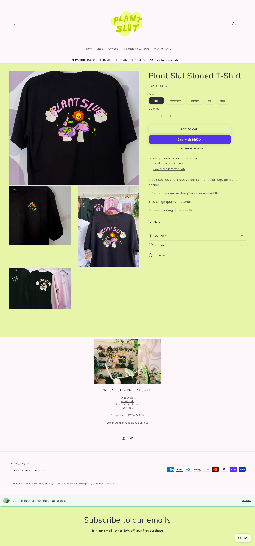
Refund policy (65, 483)
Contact (127, 407)
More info (246, 501)
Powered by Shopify (42, 483)
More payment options (189, 148)
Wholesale (127, 401)
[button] (13, 23)
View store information (169, 169)
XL (211, 101)
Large (197, 101)
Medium (177, 101)
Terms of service (105, 483)
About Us (127, 397)
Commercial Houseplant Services (128, 422)
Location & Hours (127, 404)
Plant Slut (24, 483)
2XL (224, 101)
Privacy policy (84, 483)
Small (156, 101)
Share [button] (156, 222)
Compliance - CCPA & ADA (127, 415)
